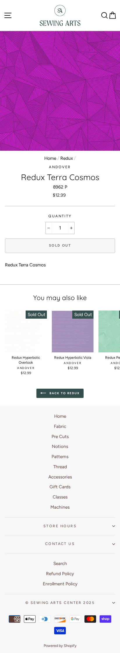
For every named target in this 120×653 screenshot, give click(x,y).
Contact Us (60, 543)
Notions (60, 446)
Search (60, 563)
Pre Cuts (60, 436)
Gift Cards (60, 486)
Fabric (60, 426)
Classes (60, 497)
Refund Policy (60, 573)
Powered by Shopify (60, 645)
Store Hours (60, 526)
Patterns (60, 456)
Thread (60, 466)
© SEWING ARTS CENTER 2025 (60, 602)
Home (50, 158)
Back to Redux (64, 393)
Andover (60, 167)
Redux (66, 158)
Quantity (60, 216)
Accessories (60, 477)
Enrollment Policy (60, 583)
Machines (60, 507)
